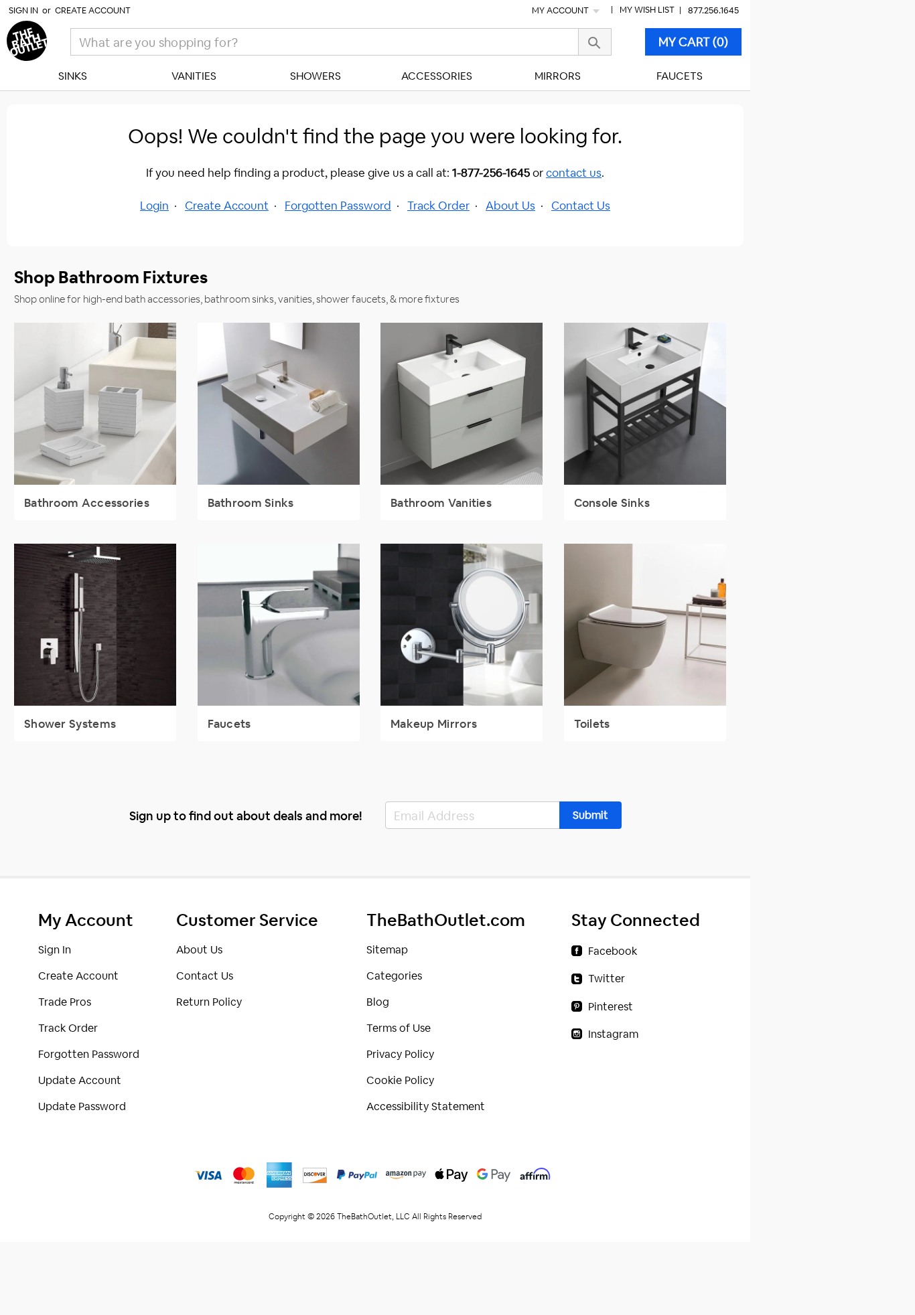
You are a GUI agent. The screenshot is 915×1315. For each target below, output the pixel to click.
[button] (590, 815)
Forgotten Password (338, 205)
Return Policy (209, 1002)
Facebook (612, 951)
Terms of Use (398, 1028)
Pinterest (610, 1007)
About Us (510, 205)
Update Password (82, 1106)
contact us (574, 172)
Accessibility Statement (425, 1106)
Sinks (72, 76)
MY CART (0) (693, 42)
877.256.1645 (713, 10)
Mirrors (558, 76)
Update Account (79, 1080)
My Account (561, 10)
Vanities (193, 76)
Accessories (436, 76)
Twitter (606, 979)
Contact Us (580, 205)
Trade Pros (64, 1002)
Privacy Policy (400, 1054)
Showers (315, 76)
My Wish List (647, 9)
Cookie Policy (400, 1080)
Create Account (93, 10)
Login (154, 205)
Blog (377, 1002)
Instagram (613, 1034)
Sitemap (387, 950)
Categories (394, 976)
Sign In (23, 10)
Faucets (679, 76)
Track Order (438, 205)
